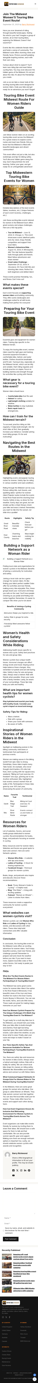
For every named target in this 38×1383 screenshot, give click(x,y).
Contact (15, 1373)
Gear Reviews (6, 1365)
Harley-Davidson (25, 1327)
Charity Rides (6, 1354)
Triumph (23, 1337)
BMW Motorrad (25, 1341)
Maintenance (6, 1362)
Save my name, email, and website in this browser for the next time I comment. (19, 1230)
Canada (4, 1341)
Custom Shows (6, 1351)
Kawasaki (23, 1330)
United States (6, 1330)
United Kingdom (7, 1327)
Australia (4, 1337)
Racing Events (6, 1358)
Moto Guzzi (24, 1334)
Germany (5, 1334)
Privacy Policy (19, 1375)
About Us (9, 1373)
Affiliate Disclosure (26, 1373)
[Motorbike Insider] (14, 4)
